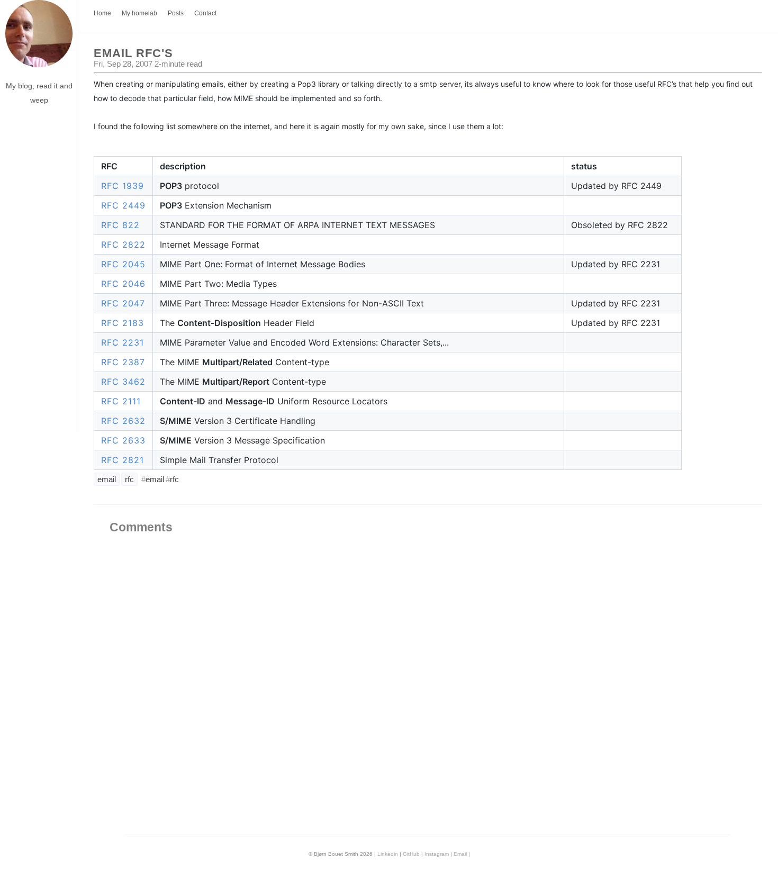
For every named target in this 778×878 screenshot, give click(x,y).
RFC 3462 (123, 381)
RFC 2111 (121, 401)
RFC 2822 (123, 244)
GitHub (411, 854)
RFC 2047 (123, 303)
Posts (176, 13)
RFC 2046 (123, 283)
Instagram (436, 854)
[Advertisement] (39, 273)
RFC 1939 (122, 185)
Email (460, 854)
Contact (205, 13)
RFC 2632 (123, 420)
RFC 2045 (123, 264)
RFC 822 (120, 225)
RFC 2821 (122, 460)
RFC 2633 (123, 440)
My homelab (139, 13)
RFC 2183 (122, 323)
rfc (129, 479)
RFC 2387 (123, 362)
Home (102, 13)
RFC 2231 (122, 342)
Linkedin (387, 854)
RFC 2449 (123, 205)
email (106, 479)
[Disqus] (427, 691)
